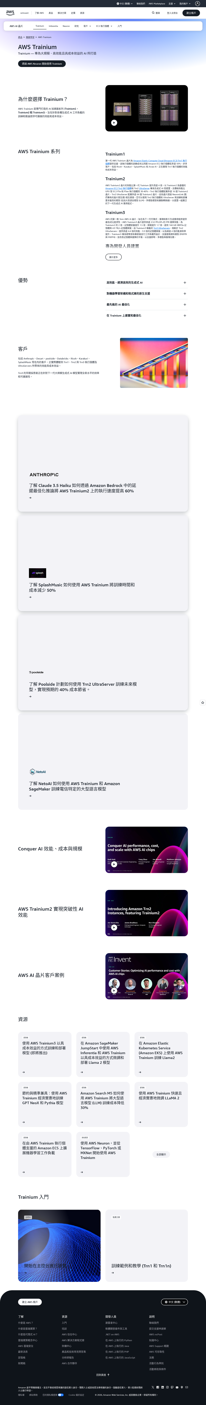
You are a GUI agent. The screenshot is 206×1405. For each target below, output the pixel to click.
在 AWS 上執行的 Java (117, 1345)
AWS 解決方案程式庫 (73, 1340)
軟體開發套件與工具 (116, 1328)
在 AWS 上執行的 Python (118, 1340)
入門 (64, 1322)
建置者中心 (111, 1322)
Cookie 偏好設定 (76, 1395)
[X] (153, 1387)
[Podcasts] (182, 1387)
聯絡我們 (154, 1322)
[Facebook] (158, 1387)
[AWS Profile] (197, 3)
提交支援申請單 (157, 1328)
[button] (39, 13)
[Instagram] (167, 1387)
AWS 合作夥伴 (69, 1363)
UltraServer (144, 188)
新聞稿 (21, 1363)
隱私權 (21, 1395)
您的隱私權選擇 (50, 1395)
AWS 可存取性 (156, 1351)
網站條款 (33, 1395)
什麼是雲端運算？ (27, 1328)
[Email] (186, 1387)
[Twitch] (172, 1387)
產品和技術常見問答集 (74, 1351)
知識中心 (154, 1340)
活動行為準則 (156, 1363)
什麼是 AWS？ (25, 1322)
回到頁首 (101, 1374)
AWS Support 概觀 (159, 1345)
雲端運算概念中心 (27, 1340)
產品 (20, 37)
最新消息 (23, 1351)
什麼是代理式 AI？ (28, 1334)
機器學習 (30, 37)
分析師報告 (68, 1357)
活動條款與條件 (157, 1369)
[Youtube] (177, 1387)
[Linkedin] (162, 1387)
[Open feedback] (202, 702)
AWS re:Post (155, 1334)
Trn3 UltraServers (162, 228)
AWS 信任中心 (69, 1334)
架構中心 (66, 1345)
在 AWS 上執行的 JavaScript (120, 1357)
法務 (151, 1357)
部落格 (21, 1357)
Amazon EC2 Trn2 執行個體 (118, 188)
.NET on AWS (112, 1334)
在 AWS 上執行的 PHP (117, 1351)
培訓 (64, 1328)
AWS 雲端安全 (25, 1345)
